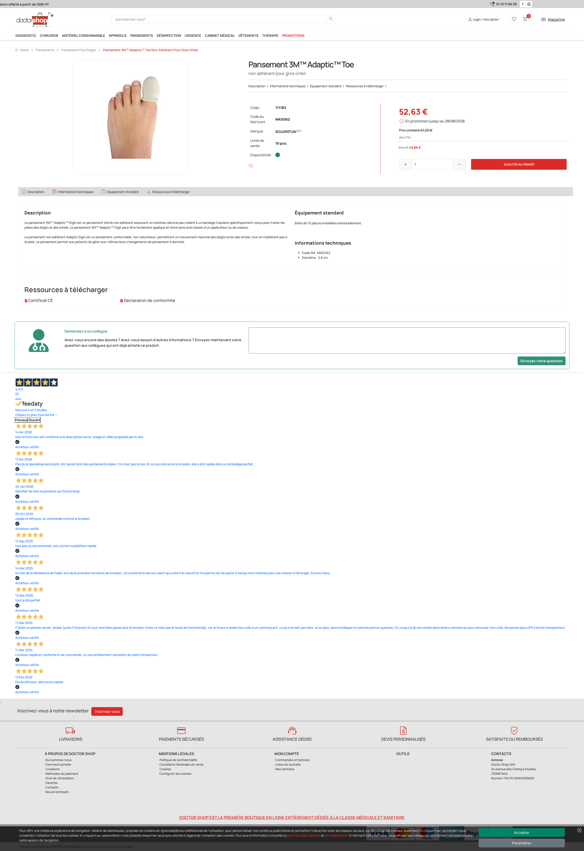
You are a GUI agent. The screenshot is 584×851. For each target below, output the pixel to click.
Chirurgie (49, 35)
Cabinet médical (220, 35)
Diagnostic (26, 35)
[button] (530, 4)
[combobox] (523, 4)
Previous (21, 420)
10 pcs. (281, 143)
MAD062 (282, 119)
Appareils (118, 35)
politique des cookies (303, 835)
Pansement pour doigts (78, 50)
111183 (280, 107)
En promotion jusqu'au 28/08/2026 (435, 121)
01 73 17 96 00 (506, 4)
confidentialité (336, 835)
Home (22, 50)
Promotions (293, 35)
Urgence (193, 35)
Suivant (34, 420)
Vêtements (248, 35)
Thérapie (270, 35)
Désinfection (169, 35)
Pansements (141, 35)
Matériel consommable (83, 35)
